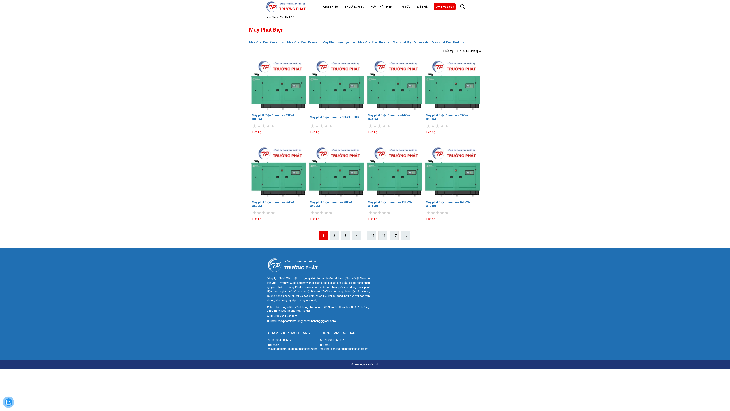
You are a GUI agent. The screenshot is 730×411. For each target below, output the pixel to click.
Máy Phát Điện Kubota (374, 42)
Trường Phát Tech (369, 364)
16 (383, 235)
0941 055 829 (445, 6)
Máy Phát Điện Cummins (266, 42)
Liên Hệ (422, 6)
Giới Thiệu (330, 6)
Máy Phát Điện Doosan (303, 42)
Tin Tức (404, 6)
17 (395, 235)
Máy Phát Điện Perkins (448, 42)
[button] (462, 6)
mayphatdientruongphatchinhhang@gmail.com (307, 321)
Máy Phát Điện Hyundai (338, 42)
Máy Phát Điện (381, 6)
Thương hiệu (354, 6)
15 (372, 235)
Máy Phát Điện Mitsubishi (411, 42)
